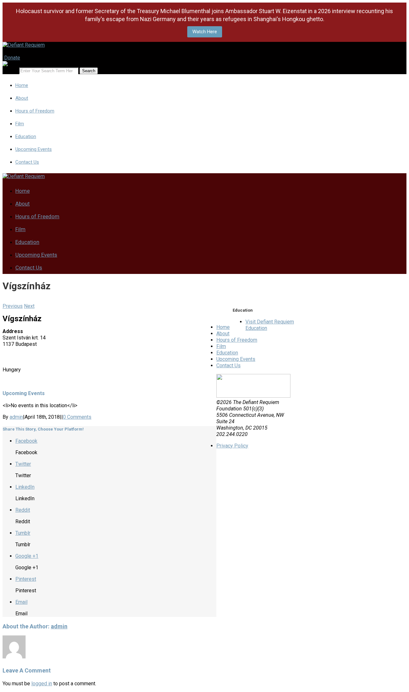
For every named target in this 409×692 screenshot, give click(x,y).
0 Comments (77, 417)
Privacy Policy (232, 446)
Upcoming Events (33, 149)
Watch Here (204, 32)
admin (16, 417)
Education (25, 136)
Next (29, 306)
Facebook (26, 441)
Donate (12, 58)
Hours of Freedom (34, 111)
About (21, 98)
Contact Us (27, 162)
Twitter (23, 464)
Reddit (22, 510)
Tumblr (22, 533)
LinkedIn (25, 487)
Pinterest (25, 579)
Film (19, 124)
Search (10, 70)
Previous (13, 306)
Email (21, 602)
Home (21, 85)
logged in (41, 683)
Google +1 (26, 556)
